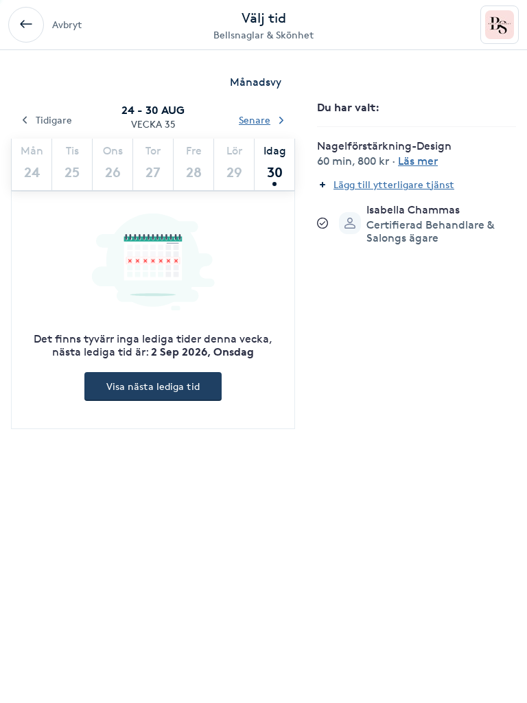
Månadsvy (255, 82)
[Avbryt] (26, 25)
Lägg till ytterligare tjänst (393, 184)
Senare (254, 120)
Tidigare (54, 120)
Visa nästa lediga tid (153, 386)
